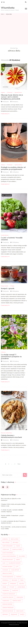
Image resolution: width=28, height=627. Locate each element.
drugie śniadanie (7, 559)
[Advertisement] (14, 30)
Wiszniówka (7, 7)
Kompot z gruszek (7, 288)
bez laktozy (6, 542)
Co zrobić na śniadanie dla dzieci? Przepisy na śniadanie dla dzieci (13, 522)
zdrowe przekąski (7, 607)
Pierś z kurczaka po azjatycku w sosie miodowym (11, 499)
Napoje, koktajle (4, 286)
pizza (22, 580)
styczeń (11, 587)
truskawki (5, 590)
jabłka (18, 559)
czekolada (5, 549)
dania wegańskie (7, 553)
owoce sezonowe (7, 577)
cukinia (18, 546)
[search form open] (25, 2)
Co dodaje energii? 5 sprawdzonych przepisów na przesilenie (11, 357)
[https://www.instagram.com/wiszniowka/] (7, 487)
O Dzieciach (9, 92)
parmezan (5, 580)
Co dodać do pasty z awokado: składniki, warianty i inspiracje (12, 510)
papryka (18, 577)
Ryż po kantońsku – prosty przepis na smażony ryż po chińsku (13, 527)
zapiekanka (5, 600)
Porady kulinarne (4, 235)
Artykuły (3, 92)
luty (17, 566)
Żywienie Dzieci (18, 92)
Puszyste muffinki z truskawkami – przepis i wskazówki (12, 516)
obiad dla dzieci (7, 573)
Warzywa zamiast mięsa (6, 432)
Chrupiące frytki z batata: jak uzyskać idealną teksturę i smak (13, 505)
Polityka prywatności (14, 624)
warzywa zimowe (7, 597)
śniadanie (14, 614)
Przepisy (12, 286)
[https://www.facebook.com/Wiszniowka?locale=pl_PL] (3, 487)
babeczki (5, 539)
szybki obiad (21, 587)
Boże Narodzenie (7, 546)
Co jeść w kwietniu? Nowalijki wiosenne (11, 239)
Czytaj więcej (4, 113)
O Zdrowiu (3, 352)
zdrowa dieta (17, 600)
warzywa (15, 590)
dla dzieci (22, 556)
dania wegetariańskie (9, 556)
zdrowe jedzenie (7, 604)
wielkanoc (20, 597)
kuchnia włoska (7, 566)
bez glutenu (14, 539)
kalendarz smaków (15, 563)
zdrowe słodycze (7, 611)
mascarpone (15, 570)
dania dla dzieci (17, 549)
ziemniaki (5, 614)
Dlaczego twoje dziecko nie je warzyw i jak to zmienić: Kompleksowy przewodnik (12, 97)
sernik (4, 587)
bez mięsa (15, 542)
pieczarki (14, 580)
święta (22, 614)
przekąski (13, 583)
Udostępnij (8, 65)
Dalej (19, 464)
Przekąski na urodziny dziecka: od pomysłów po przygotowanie (13, 168)
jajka (3, 563)
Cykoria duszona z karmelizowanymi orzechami (11, 436)
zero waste (19, 611)
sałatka (21, 583)
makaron (5, 570)
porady (4, 583)
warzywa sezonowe (8, 594)
